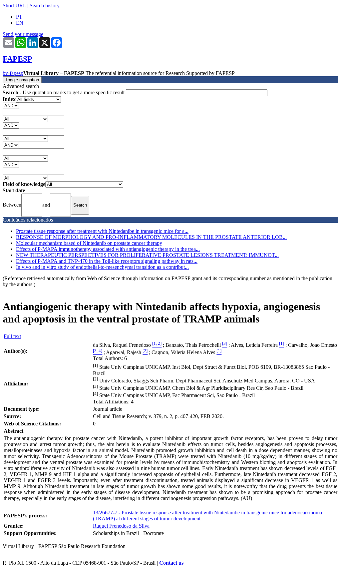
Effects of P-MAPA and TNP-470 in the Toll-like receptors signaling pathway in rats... (106, 261)
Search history (45, 5)
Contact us (171, 563)
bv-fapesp (13, 73)
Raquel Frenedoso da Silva (121, 526)
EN (19, 23)
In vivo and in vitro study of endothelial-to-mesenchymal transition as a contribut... (102, 267)
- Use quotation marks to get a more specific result (64, 92)
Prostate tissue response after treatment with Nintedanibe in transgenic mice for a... (102, 231)
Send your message (23, 34)
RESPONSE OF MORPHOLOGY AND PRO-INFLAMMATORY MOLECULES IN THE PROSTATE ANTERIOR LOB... (151, 237)
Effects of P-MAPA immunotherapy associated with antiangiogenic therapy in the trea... (108, 249)
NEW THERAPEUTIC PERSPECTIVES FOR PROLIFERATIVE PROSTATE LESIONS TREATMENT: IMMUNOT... (147, 255)
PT (19, 17)
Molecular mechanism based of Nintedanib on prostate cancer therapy (89, 243)
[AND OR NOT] (11, 105)
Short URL (14, 5)
